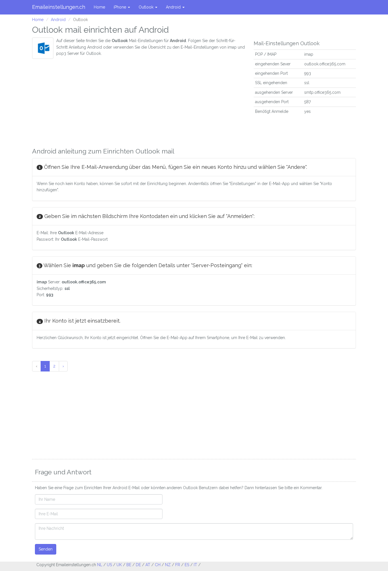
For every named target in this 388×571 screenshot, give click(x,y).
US (109, 564)
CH (157, 564)
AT (147, 564)
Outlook (147, 7)
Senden (46, 549)
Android (174, 7)
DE (138, 564)
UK (119, 564)
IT (195, 564)
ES (187, 564)
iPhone (120, 7)
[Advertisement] (138, 101)
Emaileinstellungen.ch (58, 7)
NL (99, 564)
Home (99, 7)
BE (128, 564)
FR (177, 564)
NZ (168, 564)
